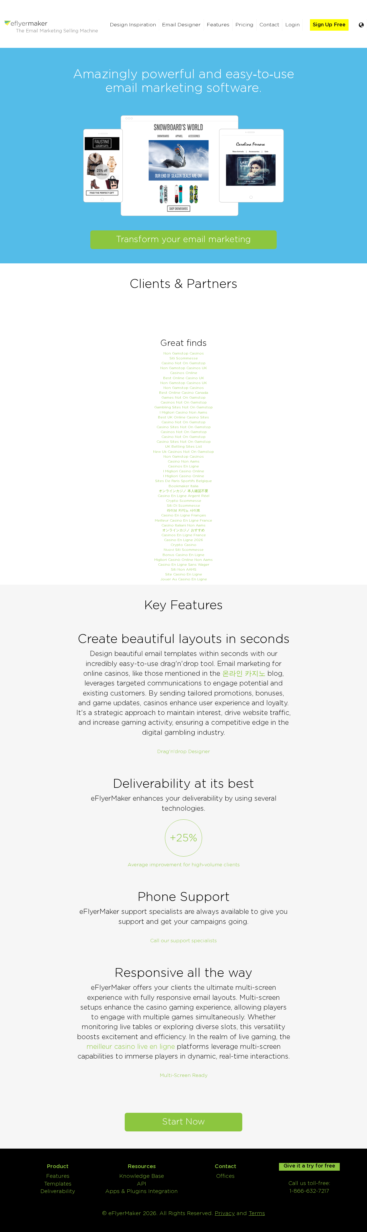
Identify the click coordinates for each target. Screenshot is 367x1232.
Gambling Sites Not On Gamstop (183, 407)
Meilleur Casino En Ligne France (183, 520)
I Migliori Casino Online (183, 471)
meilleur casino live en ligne (131, 1046)
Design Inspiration (133, 25)
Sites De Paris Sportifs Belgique (183, 481)
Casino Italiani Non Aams (183, 525)
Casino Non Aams (184, 461)
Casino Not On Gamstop (183, 363)
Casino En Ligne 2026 (183, 540)
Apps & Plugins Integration (141, 1191)
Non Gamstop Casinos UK (183, 368)
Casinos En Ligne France (183, 535)
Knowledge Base (141, 1176)
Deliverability (57, 1191)
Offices (225, 1176)
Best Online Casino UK (183, 378)
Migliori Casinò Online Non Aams (183, 559)
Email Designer (181, 25)
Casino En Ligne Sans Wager (183, 564)
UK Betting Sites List (183, 446)
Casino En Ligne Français (183, 515)
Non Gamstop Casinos (183, 353)
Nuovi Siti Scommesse (184, 549)
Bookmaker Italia (183, 486)
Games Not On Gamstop (183, 397)
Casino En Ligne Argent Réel (183, 495)
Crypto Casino (183, 545)
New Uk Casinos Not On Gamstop (183, 451)
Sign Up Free (329, 25)
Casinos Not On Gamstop (184, 402)
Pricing (244, 25)
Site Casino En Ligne (183, 574)
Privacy (225, 1213)
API (141, 1184)
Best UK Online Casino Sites (183, 417)
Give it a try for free (309, 1166)
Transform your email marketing (183, 239)
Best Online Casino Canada (183, 392)
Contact (269, 25)
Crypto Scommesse (183, 500)
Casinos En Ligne (183, 466)
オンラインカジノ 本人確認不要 (183, 491)
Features (218, 25)
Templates (57, 1184)
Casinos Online (183, 373)
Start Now (183, 1122)
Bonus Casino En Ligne (183, 555)
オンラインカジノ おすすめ (183, 530)
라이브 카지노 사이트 (183, 510)
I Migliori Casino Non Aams (183, 412)
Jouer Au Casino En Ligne (183, 579)
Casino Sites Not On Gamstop (184, 427)
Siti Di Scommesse (183, 505)
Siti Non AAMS (183, 569)
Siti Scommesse (183, 358)
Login (292, 25)
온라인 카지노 (244, 673)
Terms (257, 1213)
